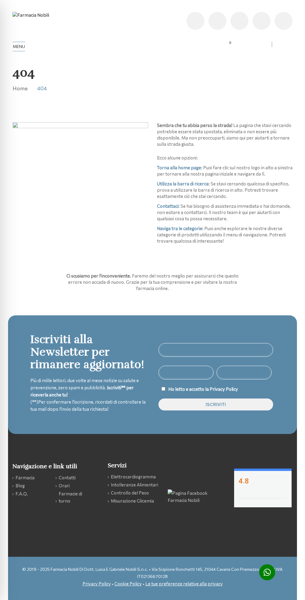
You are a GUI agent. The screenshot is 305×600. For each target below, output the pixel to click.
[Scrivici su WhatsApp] (267, 572)
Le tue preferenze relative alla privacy (184, 583)
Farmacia (25, 477)
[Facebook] (283, 21)
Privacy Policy (224, 389)
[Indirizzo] (261, 21)
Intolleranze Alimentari (134, 484)
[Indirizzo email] (239, 21)
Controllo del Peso (130, 492)
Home (20, 88)
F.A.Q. (21, 493)
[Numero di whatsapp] (217, 21)
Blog (20, 485)
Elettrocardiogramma (133, 476)
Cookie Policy (128, 583)
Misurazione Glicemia (132, 500)
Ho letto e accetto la (203, 389)
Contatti (67, 477)
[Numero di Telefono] (195, 21)
